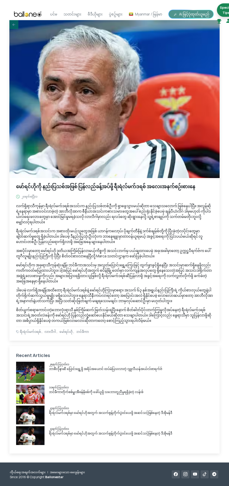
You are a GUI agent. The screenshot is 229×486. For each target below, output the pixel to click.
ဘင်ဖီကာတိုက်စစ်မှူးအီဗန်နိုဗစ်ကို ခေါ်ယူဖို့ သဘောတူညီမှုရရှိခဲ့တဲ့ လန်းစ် (96, 392)
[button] (13, 24)
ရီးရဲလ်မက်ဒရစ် (30, 331)
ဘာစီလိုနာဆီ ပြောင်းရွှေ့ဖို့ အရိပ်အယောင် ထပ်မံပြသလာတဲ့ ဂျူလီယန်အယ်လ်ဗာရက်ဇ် (105, 369)
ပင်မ (53, 14)
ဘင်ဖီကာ (82, 331)
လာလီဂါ (50, 331)
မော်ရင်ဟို (66, 331)
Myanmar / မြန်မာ (148, 14)
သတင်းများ (72, 14)
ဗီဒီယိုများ (95, 14)
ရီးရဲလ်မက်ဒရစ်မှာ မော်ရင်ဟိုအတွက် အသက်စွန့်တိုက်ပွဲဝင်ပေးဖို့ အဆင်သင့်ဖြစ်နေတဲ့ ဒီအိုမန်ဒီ (110, 413)
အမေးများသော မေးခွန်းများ (67, 472)
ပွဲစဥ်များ (116, 14)
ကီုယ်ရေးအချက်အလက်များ (28, 472)
